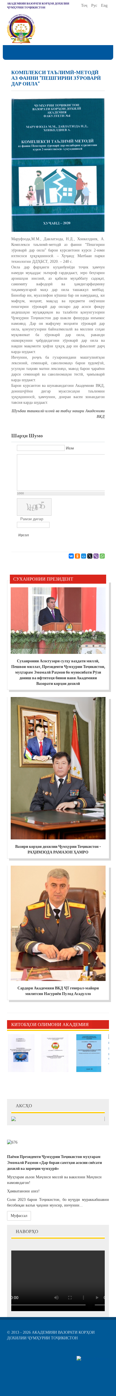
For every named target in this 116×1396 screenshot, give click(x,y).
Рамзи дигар (31, 519)
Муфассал (19, 1216)
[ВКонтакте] (71, 556)
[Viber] (96, 556)
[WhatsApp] (102, 556)
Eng (104, 5)
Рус (94, 5)
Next (105, 1024)
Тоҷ (84, 5)
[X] (89, 556)
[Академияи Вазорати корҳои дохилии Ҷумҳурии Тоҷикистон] (21, 28)
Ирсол (23, 535)
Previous (96, 1024)
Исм (70, 448)
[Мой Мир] (83, 556)
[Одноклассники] (77, 556)
